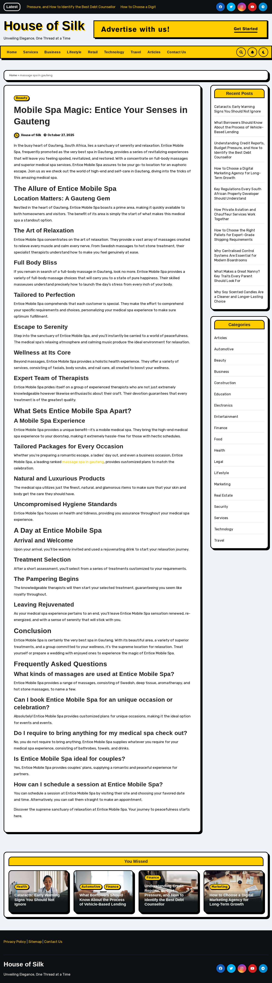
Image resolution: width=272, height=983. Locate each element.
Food (218, 439)
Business (52, 52)
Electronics (223, 405)
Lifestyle (74, 52)
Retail (93, 52)
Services (30, 52)
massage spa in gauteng (83, 462)
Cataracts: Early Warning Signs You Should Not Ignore (37, 899)
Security (221, 507)
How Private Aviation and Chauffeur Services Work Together (235, 214)
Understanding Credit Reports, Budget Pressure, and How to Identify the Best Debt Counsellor (164, 895)
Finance (220, 428)
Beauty (21, 98)
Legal (218, 462)
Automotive (224, 349)
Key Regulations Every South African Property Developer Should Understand (237, 193)
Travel (136, 52)
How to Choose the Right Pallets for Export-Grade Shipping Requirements (234, 235)
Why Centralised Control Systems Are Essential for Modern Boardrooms (235, 255)
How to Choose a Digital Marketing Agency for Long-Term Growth (237, 173)
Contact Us (176, 52)
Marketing (222, 484)
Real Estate (223, 495)
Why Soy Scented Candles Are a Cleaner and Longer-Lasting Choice (239, 296)
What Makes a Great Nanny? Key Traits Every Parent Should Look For (237, 276)
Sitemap (35, 942)
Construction (225, 383)
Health (219, 450)
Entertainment (226, 417)
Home (12, 52)
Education (222, 394)
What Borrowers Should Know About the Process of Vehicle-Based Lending (239, 127)
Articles (154, 52)
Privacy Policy (15, 942)
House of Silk (44, 25)
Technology (114, 52)
